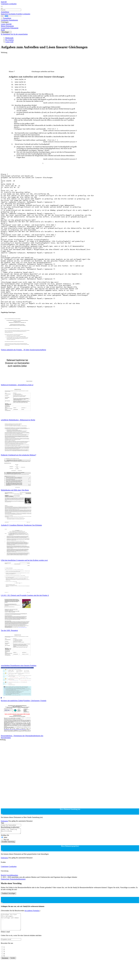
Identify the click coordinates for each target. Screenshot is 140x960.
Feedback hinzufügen (8, 893)
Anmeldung (5, 12)
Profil (3, 30)
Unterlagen (5, 4)
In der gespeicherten (21, 34)
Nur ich (6, 839)
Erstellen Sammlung (8, 842)
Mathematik (9, 38)
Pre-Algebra (9, 40)
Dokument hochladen (8, 14)
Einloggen (4, 821)
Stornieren (5, 958)
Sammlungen (13, 20)
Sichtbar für (5, 835)
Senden (12, 958)
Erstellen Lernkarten (23, 14)
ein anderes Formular (32, 911)
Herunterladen (6, 738)
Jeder (5, 837)
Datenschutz (5, 879)
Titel (2, 823)
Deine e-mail (5, 932)
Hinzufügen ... (6, 32)
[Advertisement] (66, 58)
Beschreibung (10, 827)
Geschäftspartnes (12, 875)
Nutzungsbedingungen (17, 879)
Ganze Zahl (9, 42)
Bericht (3, 875)
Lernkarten (13, 4)
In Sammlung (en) (7, 34)
